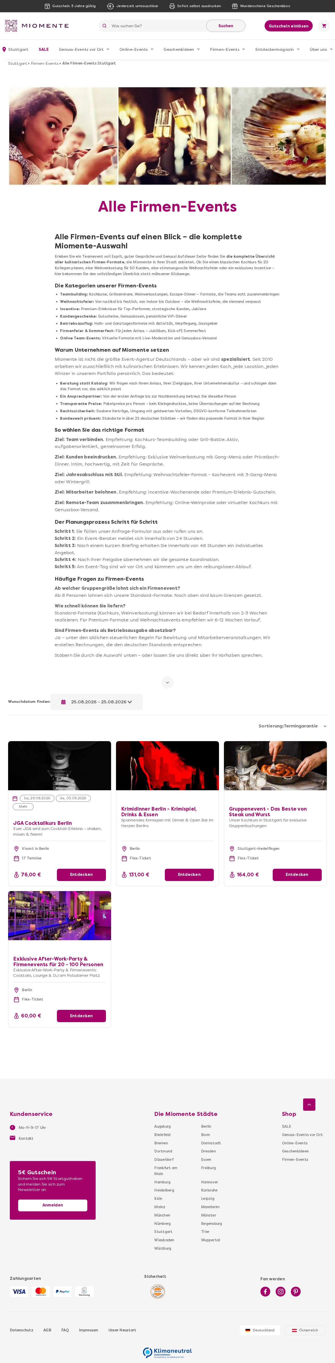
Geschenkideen (179, 49)
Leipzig (207, 1198)
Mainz (159, 1207)
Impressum (88, 1330)
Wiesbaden (164, 1240)
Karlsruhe (209, 1190)
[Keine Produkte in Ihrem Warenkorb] (324, 26)
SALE (44, 49)
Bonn (205, 1135)
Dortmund (163, 1151)
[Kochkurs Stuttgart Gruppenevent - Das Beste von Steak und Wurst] (275, 765)
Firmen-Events (224, 49)
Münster (208, 1215)
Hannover (209, 1182)
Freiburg (208, 1168)
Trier (205, 1231)
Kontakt (26, 1138)
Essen (206, 1159)
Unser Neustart (122, 1330)
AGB (47, 1330)
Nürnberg (162, 1223)
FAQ (65, 1330)
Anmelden (52, 1205)
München (162, 1215)
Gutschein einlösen (289, 26)
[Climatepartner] (167, 1350)
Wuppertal (210, 1240)
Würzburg (162, 1248)
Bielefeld (162, 1135)
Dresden (208, 1151)
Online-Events (133, 49)
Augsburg (162, 1126)
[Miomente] (39, 26)
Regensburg (210, 1223)
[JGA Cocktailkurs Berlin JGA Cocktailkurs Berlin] (59, 744)
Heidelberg (164, 1190)
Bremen (161, 1143)
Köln (158, 1198)
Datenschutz (21, 1330)
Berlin (206, 1126)
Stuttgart (17, 63)
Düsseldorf (163, 1159)
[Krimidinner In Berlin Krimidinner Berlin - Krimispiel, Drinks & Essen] (167, 744)
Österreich (308, 1330)
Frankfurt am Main (165, 1171)
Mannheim (210, 1207)
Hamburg (162, 1182)
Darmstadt (210, 1143)
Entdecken (81, 874)
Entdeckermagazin (274, 49)
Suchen (226, 26)
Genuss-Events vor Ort (81, 49)
